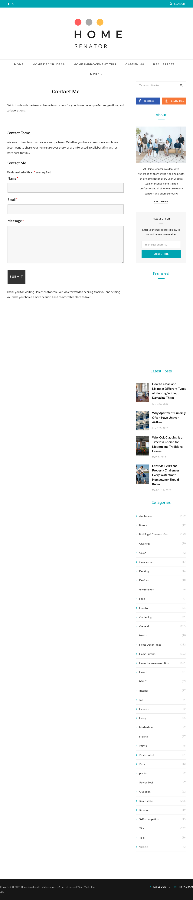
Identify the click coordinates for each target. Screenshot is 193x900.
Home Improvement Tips (95, 64)
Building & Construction (153, 534)
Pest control (146, 755)
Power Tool (161, 493)
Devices (144, 580)
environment (146, 589)
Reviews (144, 810)
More (95, 74)
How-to (143, 672)
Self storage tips (149, 819)
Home (19, 64)
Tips (142, 828)
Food (142, 598)
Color (142, 552)
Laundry (144, 709)
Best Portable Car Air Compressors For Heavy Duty (161, 505)
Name (13, 178)
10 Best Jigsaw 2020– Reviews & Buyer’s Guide (161, 446)
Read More (161, 201)
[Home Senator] (96, 33)
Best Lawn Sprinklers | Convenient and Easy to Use (161, 386)
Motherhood (146, 727)
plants (143, 773)
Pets (142, 764)
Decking (144, 571)
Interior (143, 690)
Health (143, 635)
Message (16, 221)
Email (13, 200)
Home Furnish (147, 653)
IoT (141, 699)
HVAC (143, 681)
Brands (143, 525)
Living (142, 718)
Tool (161, 434)
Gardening (134, 64)
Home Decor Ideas (49, 64)
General (144, 626)
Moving (143, 736)
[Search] (171, 3)
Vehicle (143, 846)
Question (145, 791)
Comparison (146, 562)
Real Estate (164, 64)
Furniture (144, 607)
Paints (143, 745)
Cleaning (144, 543)
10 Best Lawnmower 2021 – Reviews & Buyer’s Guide (161, 327)
